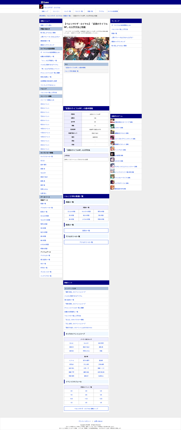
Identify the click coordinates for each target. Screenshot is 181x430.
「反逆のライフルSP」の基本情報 (75, 67)
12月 (101, 399)
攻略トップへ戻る (46, 25)
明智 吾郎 (71, 376)
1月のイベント (45, 140)
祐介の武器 (86, 215)
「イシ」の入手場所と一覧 (49, 60)
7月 (71, 395)
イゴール (71, 360)
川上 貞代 (86, 364)
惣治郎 (101, 360)
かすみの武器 (86, 219)
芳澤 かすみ (86, 351)
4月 (71, 391)
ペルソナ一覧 (79, 11)
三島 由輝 (101, 364)
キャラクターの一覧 (47, 156)
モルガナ (86, 343)
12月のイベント (45, 136)
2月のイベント (45, 144)
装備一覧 (90, 11)
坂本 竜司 (101, 343)
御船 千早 (71, 372)
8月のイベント (45, 120)
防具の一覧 (44, 211)
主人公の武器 (71, 211)
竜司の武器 (101, 211)
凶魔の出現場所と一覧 (71, 312)
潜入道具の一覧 (69, 300)
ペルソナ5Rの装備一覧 (71, 71)
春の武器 (71, 219)
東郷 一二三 (101, 368)
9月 (101, 395)
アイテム (101, 11)
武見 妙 (71, 364)
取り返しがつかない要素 (48, 32)
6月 (101, 391)
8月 (86, 395)
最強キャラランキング (47, 44)
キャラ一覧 (67, 11)
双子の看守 (86, 360)
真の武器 (100, 215)
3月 (101, 402)
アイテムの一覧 (45, 255)
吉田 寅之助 (101, 372)
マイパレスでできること (48, 84)
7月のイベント (45, 116)
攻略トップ (45, 11)
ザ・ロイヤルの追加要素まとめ (50, 52)
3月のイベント (45, 148)
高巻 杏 (71, 347)
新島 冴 (86, 376)
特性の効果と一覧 (46, 76)
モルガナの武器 (86, 211)
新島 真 (101, 347)
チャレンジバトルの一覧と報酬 (74, 308)
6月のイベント (45, 112)
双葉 (101, 351)
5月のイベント (45, 108)
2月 (86, 402)
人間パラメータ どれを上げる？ (50, 36)
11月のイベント (45, 132)
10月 (71, 399)
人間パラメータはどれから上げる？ (122, 37)
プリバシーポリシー (85, 421)
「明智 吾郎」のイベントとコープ (75, 304)
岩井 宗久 (71, 368)
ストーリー (56, 11)
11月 (86, 399)
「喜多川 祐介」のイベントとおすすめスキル (78, 328)
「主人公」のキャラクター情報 (74, 320)
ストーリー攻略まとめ (47, 99)
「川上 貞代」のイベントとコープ (75, 324)
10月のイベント (45, 128)
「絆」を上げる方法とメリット (50, 68)
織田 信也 (86, 372)
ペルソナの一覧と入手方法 (73, 316)
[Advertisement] (86, 89)
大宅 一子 (86, 368)
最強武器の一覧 (45, 40)
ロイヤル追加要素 (113, 11)
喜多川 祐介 (86, 347)
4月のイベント (45, 103)
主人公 (71, 343)
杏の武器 (71, 215)
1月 (71, 402)
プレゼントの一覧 (46, 271)
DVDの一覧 (44, 267)
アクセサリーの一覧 (47, 207)
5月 (86, 391)
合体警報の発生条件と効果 (49, 80)
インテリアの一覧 (46, 275)
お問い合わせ (98, 421)
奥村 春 (71, 351)
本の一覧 (43, 263)
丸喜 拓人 (101, 376)
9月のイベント (45, 124)
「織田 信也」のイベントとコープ (75, 292)
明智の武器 (101, 219)
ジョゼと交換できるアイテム (73, 296)
